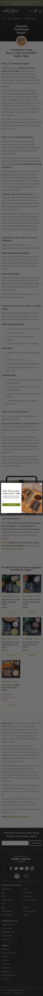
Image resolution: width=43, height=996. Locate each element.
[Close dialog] (40, 484)
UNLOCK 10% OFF (11, 504)
